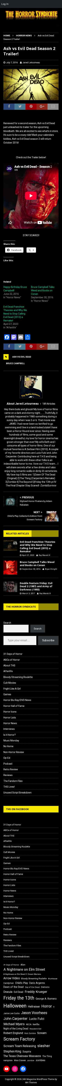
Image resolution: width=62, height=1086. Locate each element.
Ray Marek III (44, 555)
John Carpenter (15, 1018)
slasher (43, 1045)
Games (7, 694)
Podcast (7, 763)
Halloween (15, 1006)
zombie (30, 1060)
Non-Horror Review (13, 752)
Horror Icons (10, 711)
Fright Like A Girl (12, 688)
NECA (28, 1024)
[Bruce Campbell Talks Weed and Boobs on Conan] (10, 568)
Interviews (9, 729)
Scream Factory (19, 1039)
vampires (8, 1060)
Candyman (8, 983)
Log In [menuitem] (4, 3)
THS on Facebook (17, 809)
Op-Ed (6, 757)
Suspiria (27, 1051)
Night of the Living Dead (15, 1028)
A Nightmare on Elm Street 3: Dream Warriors (22, 974)
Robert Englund (13, 1033)
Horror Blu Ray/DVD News (17, 700)
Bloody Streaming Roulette (18, 677)
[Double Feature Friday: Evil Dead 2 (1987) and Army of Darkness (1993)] (10, 587)
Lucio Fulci (36, 1019)
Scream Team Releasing (19, 1046)
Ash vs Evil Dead (21, 357)
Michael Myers (14, 1024)
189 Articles (48, 403)
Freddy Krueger (36, 992)
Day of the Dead (32, 987)
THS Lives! (9, 786)
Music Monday (11, 740)
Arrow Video (11, 978)
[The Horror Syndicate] (31, 20)
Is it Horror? (9, 734)
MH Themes (31, 1082)
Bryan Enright (51, 569)
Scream (41, 1033)
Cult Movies (9, 682)
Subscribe (48, 640)
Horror (46, 1006)
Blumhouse (52, 979)
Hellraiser (34, 1006)
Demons (45, 987)
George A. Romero (46, 998)
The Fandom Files (13, 781)
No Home (8, 746)
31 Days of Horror (12, 654)
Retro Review (10, 769)
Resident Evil (35, 1029)
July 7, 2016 (12, 62)
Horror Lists (9, 717)
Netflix (36, 1024)
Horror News (10, 723)
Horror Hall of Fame (13, 706)
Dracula (7, 991)
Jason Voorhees (34, 1013)
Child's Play (21, 983)
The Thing (47, 1056)
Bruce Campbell (15, 363)
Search (7, 622)
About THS (9, 665)
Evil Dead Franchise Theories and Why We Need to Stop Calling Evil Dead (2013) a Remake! (15, 313)
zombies (40, 1060)
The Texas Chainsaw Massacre (22, 1056)
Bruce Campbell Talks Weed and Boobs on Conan (42, 290)
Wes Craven (20, 1060)
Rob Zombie (30, 1033)
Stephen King (12, 1051)
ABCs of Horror (11, 659)
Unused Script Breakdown (17, 792)
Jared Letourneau (31, 62)
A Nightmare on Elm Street (24, 969)
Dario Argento (37, 983)
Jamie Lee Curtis (11, 1013)
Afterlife (8, 671)
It (53, 1007)
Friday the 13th (18, 998)
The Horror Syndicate (21, 606)
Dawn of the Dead (13, 986)
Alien (22, 965)
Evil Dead (18, 992)
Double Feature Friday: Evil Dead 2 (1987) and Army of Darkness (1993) (36, 586)
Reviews (8, 775)
